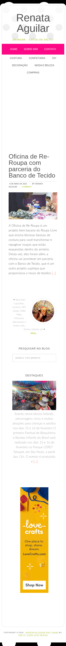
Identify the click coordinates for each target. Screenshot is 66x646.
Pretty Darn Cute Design (33, 635)
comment (27, 187)
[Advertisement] (33, 114)
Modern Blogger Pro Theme (42, 633)
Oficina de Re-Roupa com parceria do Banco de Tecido (32, 166)
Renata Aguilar (33, 23)
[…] (53, 273)
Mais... (34, 333)
